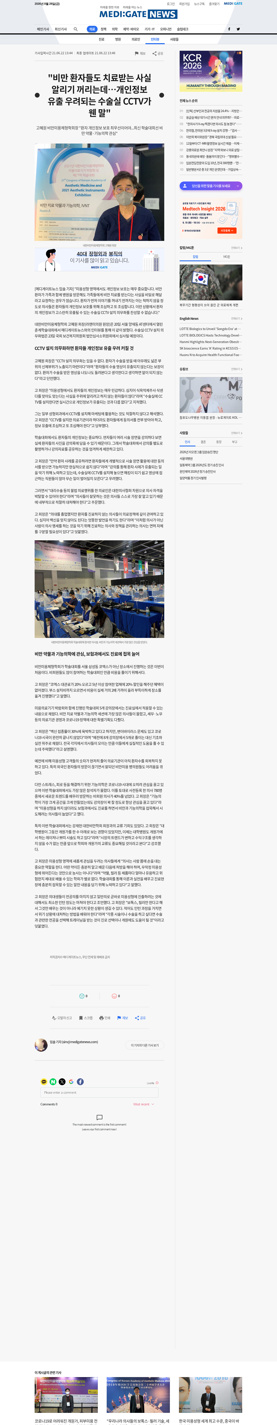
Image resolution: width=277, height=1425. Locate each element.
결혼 (203, 442)
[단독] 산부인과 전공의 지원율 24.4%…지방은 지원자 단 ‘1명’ (214, 111)
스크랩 (88, 1017)
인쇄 (107, 1017)
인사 (187, 442)
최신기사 (61, 29)
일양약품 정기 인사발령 (193, 478)
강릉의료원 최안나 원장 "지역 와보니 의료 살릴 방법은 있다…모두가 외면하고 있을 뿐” (214, 150)
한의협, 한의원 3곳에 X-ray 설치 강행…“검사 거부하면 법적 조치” (214, 130)
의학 (115, 29)
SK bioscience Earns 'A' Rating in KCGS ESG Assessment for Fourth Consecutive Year (211, 348)
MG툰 (226, 256)
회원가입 (184, 3)
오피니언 (165, 29)
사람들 (174, 39)
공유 (160, 53)
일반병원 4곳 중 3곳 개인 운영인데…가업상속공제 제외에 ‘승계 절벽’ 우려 (214, 169)
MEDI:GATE (233, 3)
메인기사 (43, 29)
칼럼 (195, 256)
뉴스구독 (199, 3)
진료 (101, 39)
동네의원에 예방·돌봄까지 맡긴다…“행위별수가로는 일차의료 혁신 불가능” (214, 156)
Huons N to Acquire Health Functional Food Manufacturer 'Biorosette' (211, 355)
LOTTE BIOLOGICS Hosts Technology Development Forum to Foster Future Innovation (211, 335)
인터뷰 (155, 39)
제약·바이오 (131, 29)
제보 (142, 53)
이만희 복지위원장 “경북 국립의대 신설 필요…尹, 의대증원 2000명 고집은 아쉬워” (214, 137)
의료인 (136, 39)
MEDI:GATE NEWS (138, 12)
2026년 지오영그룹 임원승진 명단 (199, 452)
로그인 (171, 3)
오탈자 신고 (64, 1017)
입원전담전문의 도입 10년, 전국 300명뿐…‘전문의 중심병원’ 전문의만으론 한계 (214, 163)
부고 (234, 442)
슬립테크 (182, 29)
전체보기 (235, 248)
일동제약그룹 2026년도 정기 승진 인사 (202, 465)
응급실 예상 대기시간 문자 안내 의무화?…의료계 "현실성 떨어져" (214, 117)
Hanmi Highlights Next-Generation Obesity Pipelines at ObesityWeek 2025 (211, 342)
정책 (103, 29)
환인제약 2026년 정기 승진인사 (198, 471)
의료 (92, 29)
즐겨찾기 (214, 3)
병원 (118, 39)
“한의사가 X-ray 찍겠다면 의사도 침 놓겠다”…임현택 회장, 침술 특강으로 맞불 (214, 124)
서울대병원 (186, 458)
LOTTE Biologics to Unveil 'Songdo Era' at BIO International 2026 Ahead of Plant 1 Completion (211, 329)
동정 (218, 442)
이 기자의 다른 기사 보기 (145, 1045)
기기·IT (150, 29)
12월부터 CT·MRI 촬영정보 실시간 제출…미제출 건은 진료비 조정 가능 (214, 143)
